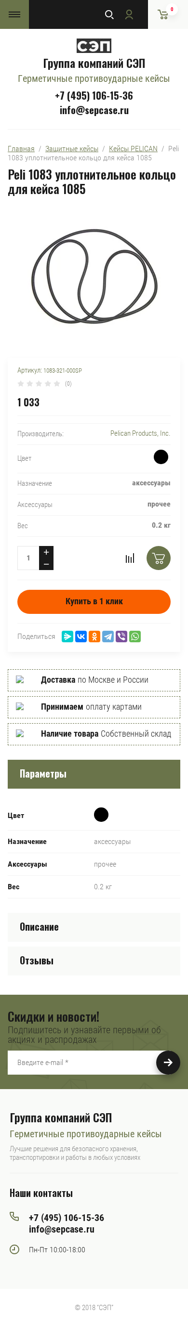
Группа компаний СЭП (94, 62)
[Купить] (159, 558)
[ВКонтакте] (81, 636)
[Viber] (121, 636)
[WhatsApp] (135, 636)
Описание (39, 926)
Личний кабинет (128, 14)
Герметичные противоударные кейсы (94, 78)
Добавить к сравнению (130, 558)
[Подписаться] (168, 1063)
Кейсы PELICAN (133, 148)
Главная (21, 148)
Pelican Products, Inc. (140, 433)
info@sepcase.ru (94, 110)
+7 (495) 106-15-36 (94, 95)
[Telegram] (108, 636)
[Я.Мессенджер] (67, 636)
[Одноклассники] (94, 636)
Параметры (43, 773)
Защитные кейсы (71, 148)
